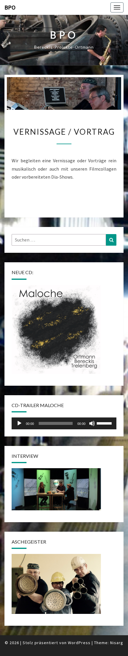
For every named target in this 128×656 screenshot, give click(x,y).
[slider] (105, 422)
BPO (9, 7)
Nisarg (116, 642)
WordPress (79, 642)
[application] (64, 423)
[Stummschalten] (92, 423)
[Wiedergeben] (19, 423)
